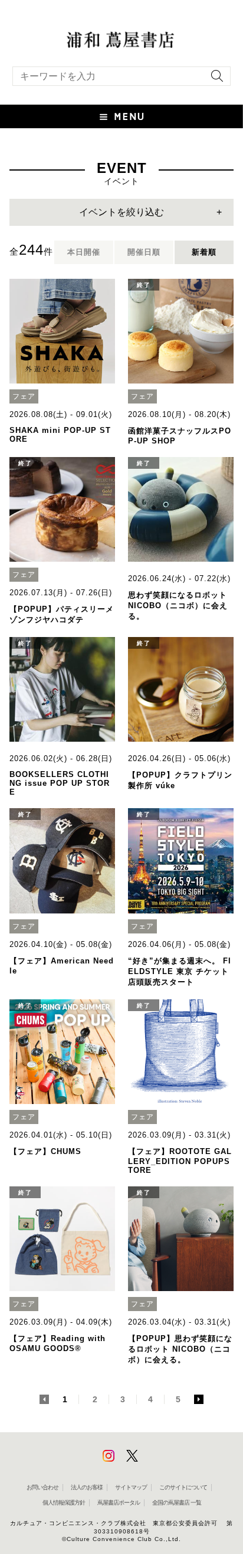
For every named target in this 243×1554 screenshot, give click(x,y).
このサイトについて (183, 1487)
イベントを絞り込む (121, 212)
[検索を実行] (214, 79)
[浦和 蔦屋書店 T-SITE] (121, 39)
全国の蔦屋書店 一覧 (176, 1502)
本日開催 (83, 252)
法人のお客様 (87, 1487)
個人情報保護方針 (63, 1502)
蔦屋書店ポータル (118, 1502)
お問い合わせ (42, 1487)
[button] (121, 116)
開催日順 (143, 252)
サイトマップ (131, 1487)
